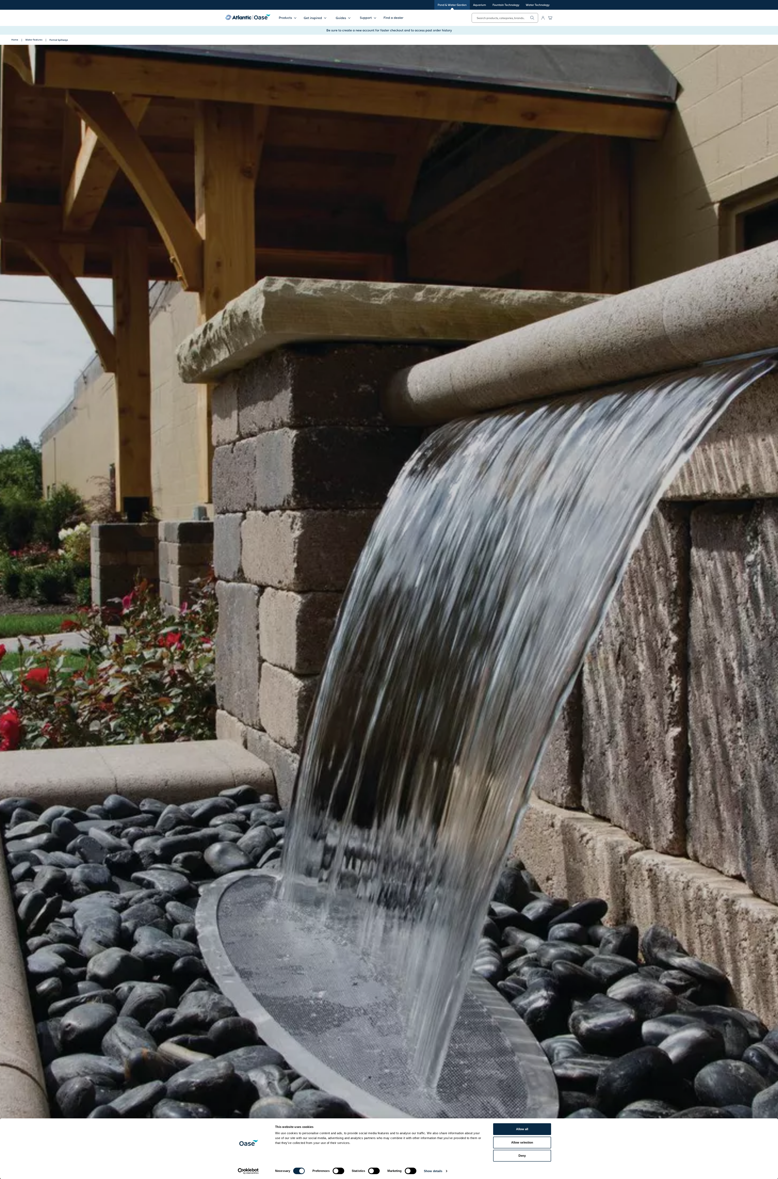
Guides (341, 17)
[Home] (247, 17)
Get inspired (313, 17)
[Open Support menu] (375, 17)
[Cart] (550, 17)
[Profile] (543, 17)
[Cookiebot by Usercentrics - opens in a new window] (248, 1171)
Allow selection (522, 1142)
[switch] (338, 1171)
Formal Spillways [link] (58, 40)
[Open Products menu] (295, 17)
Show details (433, 1171)
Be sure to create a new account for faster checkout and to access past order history (389, 30)
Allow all (522, 1129)
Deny (522, 1155)
